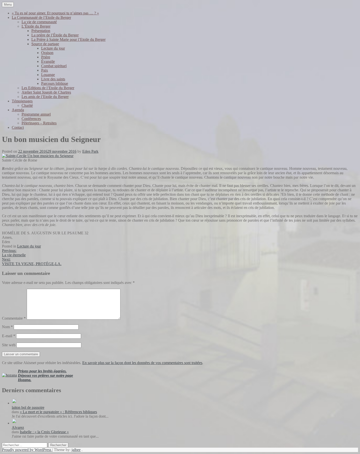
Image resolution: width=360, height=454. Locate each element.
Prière (45, 57)
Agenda (18, 110)
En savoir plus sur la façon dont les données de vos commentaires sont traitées (142, 363)
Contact (18, 127)
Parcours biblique (54, 83)
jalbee (76, 450)
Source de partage (45, 44)
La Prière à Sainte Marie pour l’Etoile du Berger (68, 39)
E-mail (8, 336)
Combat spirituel (54, 66)
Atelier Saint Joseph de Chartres (46, 92)
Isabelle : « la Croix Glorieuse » (44, 432)
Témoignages (22, 101)
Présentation (40, 31)
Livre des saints (53, 79)
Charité (27, 105)
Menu (8, 4)
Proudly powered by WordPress (27, 450)
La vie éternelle (14, 253)
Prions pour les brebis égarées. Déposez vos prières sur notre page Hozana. (45, 375)
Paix (44, 70)
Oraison (47, 53)
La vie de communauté (39, 22)
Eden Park (90, 151)
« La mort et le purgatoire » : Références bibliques (58, 412)
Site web (8, 345)
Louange (48, 75)
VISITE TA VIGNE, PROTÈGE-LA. (31, 261)
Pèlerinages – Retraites (39, 123)
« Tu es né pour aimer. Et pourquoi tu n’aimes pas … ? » (55, 13)
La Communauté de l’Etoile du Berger (41, 17)
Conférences (31, 119)
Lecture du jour (53, 48)
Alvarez (18, 427)
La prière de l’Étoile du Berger (55, 35)
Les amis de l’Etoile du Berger (45, 97)
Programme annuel (36, 114)
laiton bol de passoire (28, 407)
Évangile (48, 61)
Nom (7, 327)
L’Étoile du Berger (36, 26)
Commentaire (14, 318)
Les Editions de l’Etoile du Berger (48, 88)
